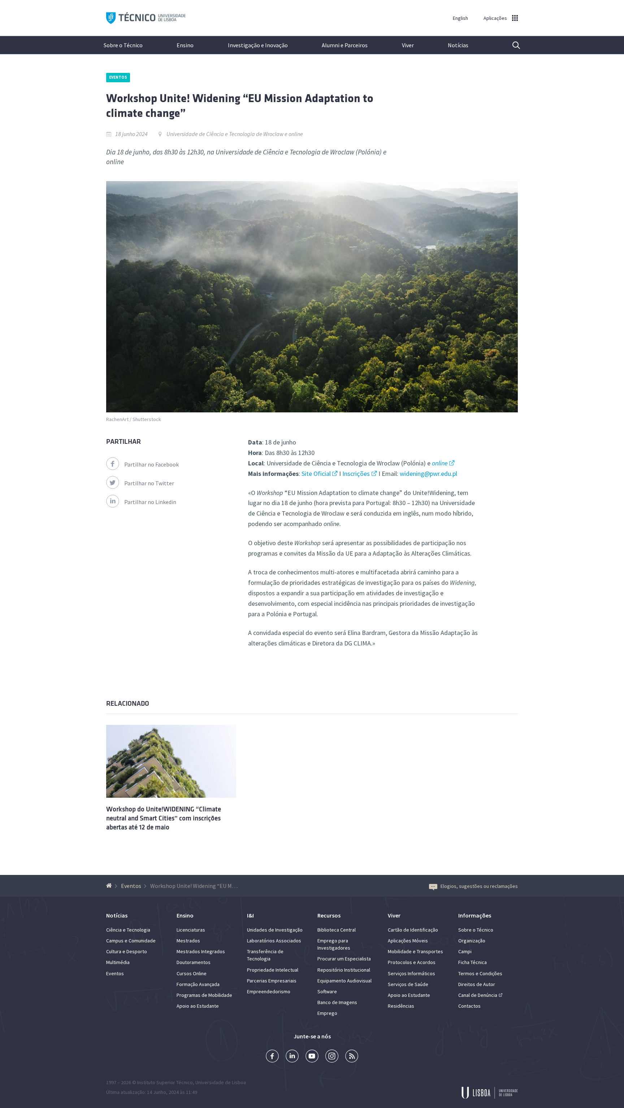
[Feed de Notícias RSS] (351, 1057)
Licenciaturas (191, 930)
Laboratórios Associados (274, 940)
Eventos (118, 77)
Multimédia (118, 962)
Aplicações (495, 18)
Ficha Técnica (472, 962)
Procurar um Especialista (344, 958)
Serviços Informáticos (411, 973)
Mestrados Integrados (201, 951)
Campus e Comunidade (131, 940)
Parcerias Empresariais (271, 980)
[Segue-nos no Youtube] (312, 1057)
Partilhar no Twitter (149, 483)
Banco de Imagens (337, 1002)
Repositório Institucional (343, 970)
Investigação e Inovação (258, 45)
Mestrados (188, 940)
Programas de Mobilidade (204, 995)
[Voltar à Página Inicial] (110, 885)
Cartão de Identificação (413, 930)
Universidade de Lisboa (220, 1082)
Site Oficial (316, 473)
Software (327, 991)
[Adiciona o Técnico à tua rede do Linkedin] (292, 1057)
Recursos (329, 915)
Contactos (469, 1006)
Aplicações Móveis (408, 940)
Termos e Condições (480, 973)
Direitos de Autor (476, 984)
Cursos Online (192, 973)
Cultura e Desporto (126, 951)
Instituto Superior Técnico (165, 1082)
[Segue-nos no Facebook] (272, 1057)
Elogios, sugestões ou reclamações (479, 886)
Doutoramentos (194, 962)
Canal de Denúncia (477, 995)
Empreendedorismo (268, 991)
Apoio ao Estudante (198, 1006)
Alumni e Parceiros (345, 45)
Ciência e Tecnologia (128, 930)
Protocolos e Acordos (412, 962)
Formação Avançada (198, 984)
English (460, 18)
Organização (471, 940)
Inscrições (356, 473)
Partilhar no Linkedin (150, 501)
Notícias (458, 45)
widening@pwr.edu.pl (428, 473)
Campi (465, 951)
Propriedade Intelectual (272, 970)
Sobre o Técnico (123, 45)
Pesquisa (512, 45)
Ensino (185, 45)
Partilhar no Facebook (151, 464)
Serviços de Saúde (408, 984)
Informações (474, 915)
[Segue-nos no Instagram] (331, 1057)
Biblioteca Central (336, 930)
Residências (401, 1006)
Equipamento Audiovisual (344, 980)
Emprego (327, 1013)
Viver (408, 45)
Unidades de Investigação (275, 930)
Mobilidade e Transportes (415, 951)
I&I (250, 915)
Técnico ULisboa (146, 18)
